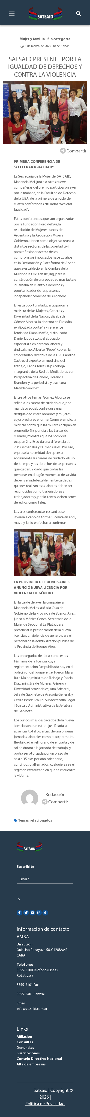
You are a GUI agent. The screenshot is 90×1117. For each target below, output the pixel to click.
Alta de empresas (31, 1064)
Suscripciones (28, 1053)
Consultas (25, 1042)
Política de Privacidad (45, 1104)
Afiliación (24, 1037)
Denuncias (25, 1048)
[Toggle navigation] (12, 13)
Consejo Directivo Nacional (39, 1059)
